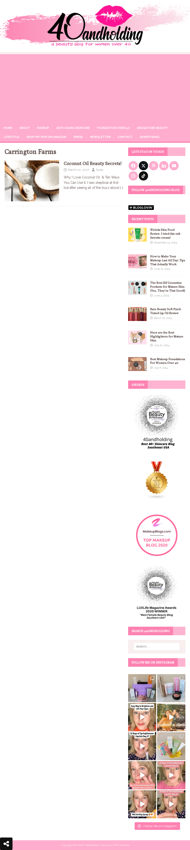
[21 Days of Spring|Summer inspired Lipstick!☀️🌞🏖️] (142, 746)
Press (78, 137)
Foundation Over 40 (113, 128)
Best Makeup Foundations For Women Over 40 (167, 361)
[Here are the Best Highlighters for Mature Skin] (137, 342)
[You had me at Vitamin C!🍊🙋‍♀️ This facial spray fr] (142, 804)
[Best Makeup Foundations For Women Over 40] (137, 368)
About (24, 128)
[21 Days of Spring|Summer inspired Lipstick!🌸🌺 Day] (171, 775)
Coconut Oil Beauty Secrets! (92, 163)
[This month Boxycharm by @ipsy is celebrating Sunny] (171, 746)
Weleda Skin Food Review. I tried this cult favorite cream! (165, 233)
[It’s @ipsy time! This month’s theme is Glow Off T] (142, 688)
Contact (125, 137)
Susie (99, 169)
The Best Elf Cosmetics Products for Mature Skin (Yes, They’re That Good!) (167, 286)
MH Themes (121, 845)
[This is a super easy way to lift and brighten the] (142, 717)
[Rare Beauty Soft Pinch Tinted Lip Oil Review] (137, 318)
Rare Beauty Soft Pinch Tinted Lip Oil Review (165, 311)
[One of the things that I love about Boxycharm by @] (171, 688)
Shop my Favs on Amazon (46, 137)
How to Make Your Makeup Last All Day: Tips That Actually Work (167, 260)
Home (7, 128)
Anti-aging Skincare (73, 128)
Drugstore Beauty (152, 128)
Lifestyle (11, 137)
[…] (121, 188)
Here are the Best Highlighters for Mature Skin (166, 336)
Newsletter (100, 137)
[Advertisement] (95, 86)
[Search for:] (156, 647)
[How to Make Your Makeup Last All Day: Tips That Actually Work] (137, 265)
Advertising (149, 137)
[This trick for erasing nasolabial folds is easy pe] (142, 775)
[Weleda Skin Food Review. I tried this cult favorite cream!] (137, 239)
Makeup (43, 128)
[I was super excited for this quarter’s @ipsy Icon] (171, 717)
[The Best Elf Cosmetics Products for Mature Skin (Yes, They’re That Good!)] (137, 292)
